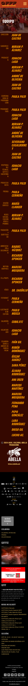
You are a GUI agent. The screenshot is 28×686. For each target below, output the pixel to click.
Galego (14, 669)
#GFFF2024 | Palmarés (7, 608)
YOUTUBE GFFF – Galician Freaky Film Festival (19, 674)
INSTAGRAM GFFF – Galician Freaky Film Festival (8, 674)
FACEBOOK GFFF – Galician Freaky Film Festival (15, 674)
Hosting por (18, 8)
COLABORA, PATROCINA (8, 533)
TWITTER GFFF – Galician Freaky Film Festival (12, 674)
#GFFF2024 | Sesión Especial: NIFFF (11, 610)
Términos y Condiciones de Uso (14, 667)
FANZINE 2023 (5, 648)
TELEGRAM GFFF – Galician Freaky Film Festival (5, 674)
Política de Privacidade (14, 665)
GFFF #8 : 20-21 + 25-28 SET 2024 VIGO (12, 637)
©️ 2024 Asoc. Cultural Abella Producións (14, 443)
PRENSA (3, 535)
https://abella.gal (14, 464)
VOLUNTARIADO (6, 537)
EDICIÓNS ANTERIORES (8, 645)
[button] (25, 3)
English (14, 671)
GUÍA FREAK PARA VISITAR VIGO (10, 650)
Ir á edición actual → (14, 684)
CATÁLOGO (4, 639)
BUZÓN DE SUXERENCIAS (7, 521)
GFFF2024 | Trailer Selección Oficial (11, 612)
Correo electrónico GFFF (22, 674)
